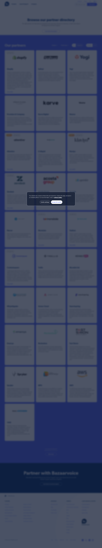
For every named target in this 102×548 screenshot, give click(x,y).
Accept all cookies (57, 202)
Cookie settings (45, 202)
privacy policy (58, 197)
